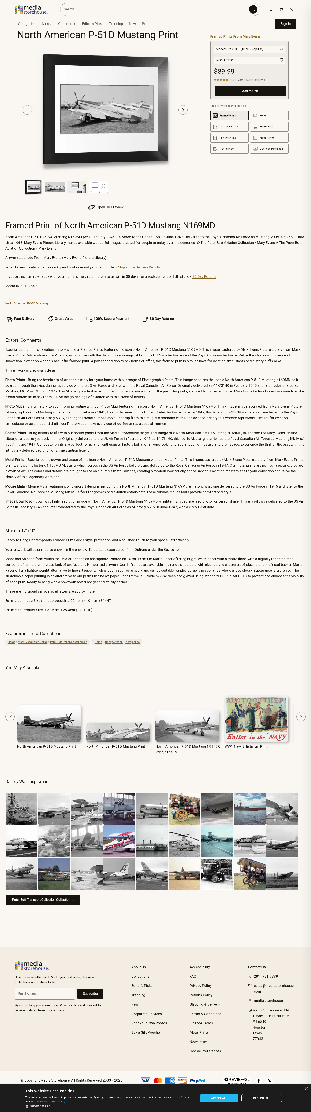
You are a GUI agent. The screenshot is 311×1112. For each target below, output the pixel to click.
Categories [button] (27, 24)
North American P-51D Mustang (26, 303)
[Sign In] (291, 9)
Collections (67, 24)
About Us (138, 967)
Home (11, 642)
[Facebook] (258, 1083)
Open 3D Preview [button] (110, 207)
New (132, 24)
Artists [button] (46, 24)
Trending (116, 24)
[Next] (183, 110)
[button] (109, 1106)
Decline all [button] (261, 1098)
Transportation (114, 642)
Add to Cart (250, 91)
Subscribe (90, 994)
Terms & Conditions (205, 1014)
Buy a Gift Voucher (146, 1032)
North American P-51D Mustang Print (46, 746)
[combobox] (155, 9)
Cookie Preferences (205, 1051)
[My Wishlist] (271, 9)
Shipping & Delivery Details (139, 267)
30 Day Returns (204, 276)
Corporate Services (146, 1014)
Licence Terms (201, 1023)
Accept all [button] (219, 1098)
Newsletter (198, 1042)
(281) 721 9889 (265, 976)
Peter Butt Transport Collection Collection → (43, 900)
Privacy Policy (201, 986)
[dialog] (155, 1098)
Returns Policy (201, 995)
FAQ (193, 976)
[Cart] (281, 9)
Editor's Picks (92, 24)
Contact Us (257, 967)
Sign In (286, 24)
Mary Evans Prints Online (32, 642)
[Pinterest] (269, 1083)
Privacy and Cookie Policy (49, 1101)
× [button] (306, 1089)
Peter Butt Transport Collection (68, 642)
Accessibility (200, 967)
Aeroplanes (132, 642)
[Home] (34, 9)
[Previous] (27, 110)
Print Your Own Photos (149, 1023)
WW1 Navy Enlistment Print (246, 746)
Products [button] (149, 24)
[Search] (253, 9)
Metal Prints (199, 1032)
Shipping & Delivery (205, 1004)
